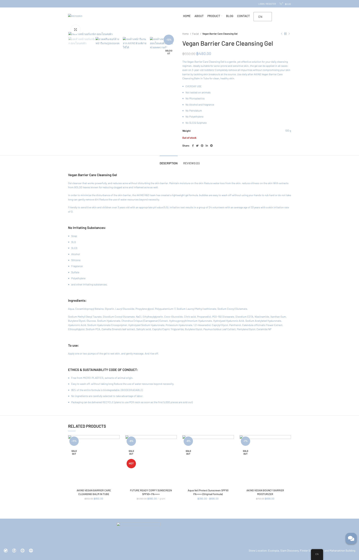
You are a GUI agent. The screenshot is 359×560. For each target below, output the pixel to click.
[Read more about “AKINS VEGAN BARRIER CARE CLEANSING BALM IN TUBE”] (117, 441)
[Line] (31, 551)
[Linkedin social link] (207, 145)
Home (185, 33)
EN (260, 16)
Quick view (117, 449)
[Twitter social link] (197, 145)
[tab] (169, 161)
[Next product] (289, 34)
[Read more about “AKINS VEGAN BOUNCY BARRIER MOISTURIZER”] (288, 441)
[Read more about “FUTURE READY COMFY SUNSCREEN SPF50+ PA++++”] (174, 441)
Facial (195, 33)
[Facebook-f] (14, 551)
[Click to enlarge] (75, 29)
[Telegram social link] (211, 145)
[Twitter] (6, 551)
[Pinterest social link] (202, 145)
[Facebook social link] (193, 145)
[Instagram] (22, 551)
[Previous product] (281, 34)
